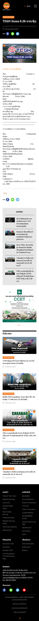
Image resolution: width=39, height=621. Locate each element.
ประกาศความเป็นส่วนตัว (19, 608)
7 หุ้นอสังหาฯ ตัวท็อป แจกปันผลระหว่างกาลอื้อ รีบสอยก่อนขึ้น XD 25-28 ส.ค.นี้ (19, 473)
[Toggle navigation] (35, 6)
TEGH (5, 193)
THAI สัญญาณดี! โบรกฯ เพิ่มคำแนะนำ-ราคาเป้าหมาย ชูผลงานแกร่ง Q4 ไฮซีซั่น (18, 362)
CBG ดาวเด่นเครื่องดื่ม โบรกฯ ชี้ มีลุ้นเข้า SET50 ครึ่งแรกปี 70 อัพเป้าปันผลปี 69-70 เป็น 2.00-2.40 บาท (19, 435)
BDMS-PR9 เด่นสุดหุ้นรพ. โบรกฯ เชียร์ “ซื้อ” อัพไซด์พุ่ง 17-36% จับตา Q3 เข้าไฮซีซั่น (19, 398)
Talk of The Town (8, 17)
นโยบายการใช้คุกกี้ (19, 612)
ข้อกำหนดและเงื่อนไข (19, 604)
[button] (18, 325)
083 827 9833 (11, 580)
